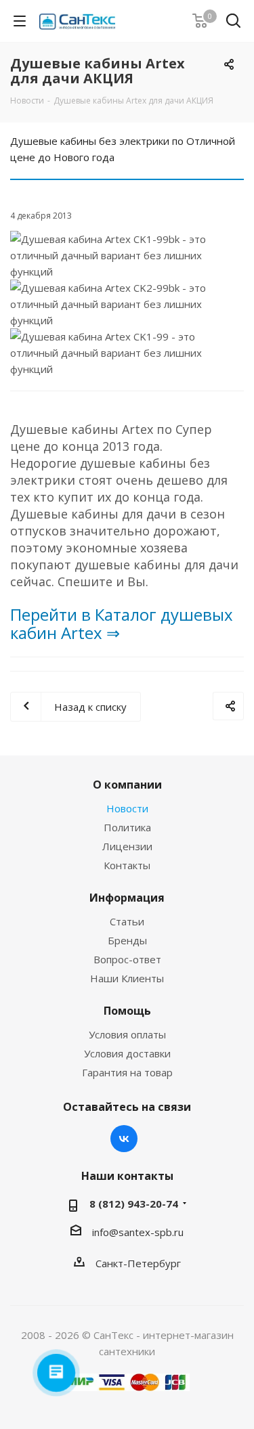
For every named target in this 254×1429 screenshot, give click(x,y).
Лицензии (127, 846)
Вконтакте (123, 1138)
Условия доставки (127, 1053)
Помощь (127, 1010)
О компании (127, 784)
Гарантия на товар (127, 1072)
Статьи (127, 921)
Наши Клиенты (127, 978)
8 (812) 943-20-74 (133, 1203)
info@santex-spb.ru (138, 1232)
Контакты (127, 865)
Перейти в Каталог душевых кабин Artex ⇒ (121, 623)
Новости (127, 808)
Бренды (127, 940)
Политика (127, 827)
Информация (127, 897)
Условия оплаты (127, 1034)
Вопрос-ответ (127, 959)
